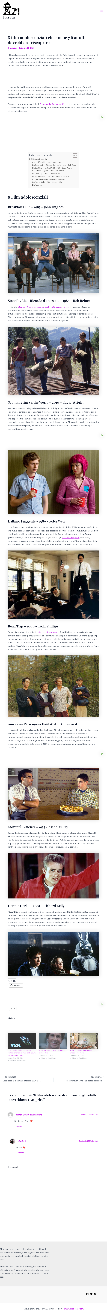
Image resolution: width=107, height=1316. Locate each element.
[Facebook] (87, 1294)
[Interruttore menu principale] (101, 11)
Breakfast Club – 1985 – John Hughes (48, 162)
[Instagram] (95, 1294)
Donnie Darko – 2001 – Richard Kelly (48, 182)
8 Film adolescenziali (39, 159)
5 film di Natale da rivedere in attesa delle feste (82, 1051)
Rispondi (19, 1126)
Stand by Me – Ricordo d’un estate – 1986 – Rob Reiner (56, 165)
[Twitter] (91, 1294)
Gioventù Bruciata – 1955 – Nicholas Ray (50, 179)
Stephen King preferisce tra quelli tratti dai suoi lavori (43, 307)
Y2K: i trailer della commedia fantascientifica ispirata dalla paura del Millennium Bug (22, 1053)
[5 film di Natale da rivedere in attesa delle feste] (84, 1041)
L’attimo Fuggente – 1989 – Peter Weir (49, 171)
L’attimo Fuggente (70, 537)
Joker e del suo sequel (47, 632)
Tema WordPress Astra (73, 1308)
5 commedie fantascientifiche (53, 104)
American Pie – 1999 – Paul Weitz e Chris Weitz (52, 176)
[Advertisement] (55, 997)
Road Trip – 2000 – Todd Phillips (47, 174)
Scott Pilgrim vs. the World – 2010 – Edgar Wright (53, 168)
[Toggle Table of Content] (74, 155)
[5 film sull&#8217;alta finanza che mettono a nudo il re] (53, 1041)
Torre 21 (9, 17)
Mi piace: (38, 185)
